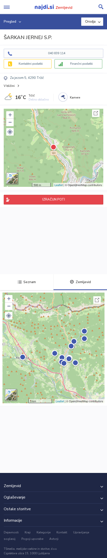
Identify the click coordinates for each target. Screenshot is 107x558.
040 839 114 (56, 53)
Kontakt (61, 532)
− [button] (10, 122)
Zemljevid (83, 282)
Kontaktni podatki (31, 64)
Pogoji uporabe (32, 539)
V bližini (9, 86)
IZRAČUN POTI (53, 199)
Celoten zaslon (96, 113)
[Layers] (12, 178)
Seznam (29, 282)
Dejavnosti (11, 532)
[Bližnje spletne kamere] (62, 97)
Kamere (75, 98)
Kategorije (44, 532)
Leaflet (58, 185)
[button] (10, 132)
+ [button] (10, 115)
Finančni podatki (81, 64)
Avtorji (53, 539)
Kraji (28, 532)
